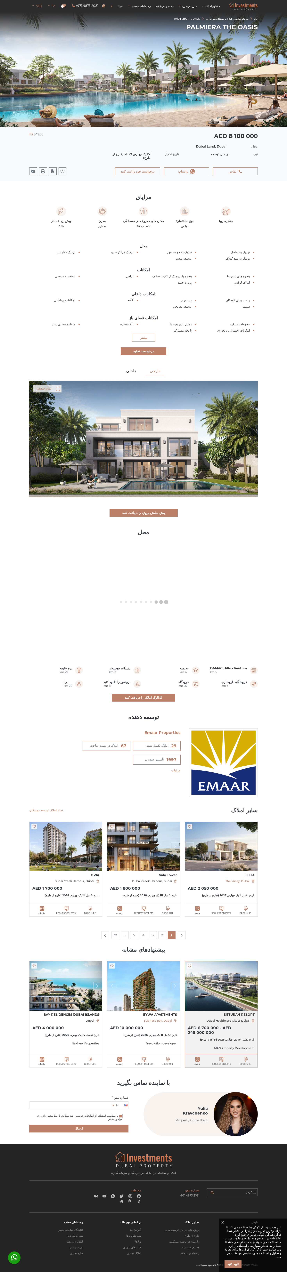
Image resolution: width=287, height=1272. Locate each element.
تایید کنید (233, 1264)
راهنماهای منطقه (190, 1253)
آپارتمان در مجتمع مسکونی (184, 1241)
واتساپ (183, 171)
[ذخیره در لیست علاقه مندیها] (189, 826)
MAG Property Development (234, 1048)
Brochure (245, 913)
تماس (232, 171)
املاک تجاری (134, 1253)
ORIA (95, 875)
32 (115, 935)
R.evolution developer (161, 1043)
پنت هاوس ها (133, 1235)
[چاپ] (43, 171)
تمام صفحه (44, 388)
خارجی (155, 370)
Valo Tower (168, 875)
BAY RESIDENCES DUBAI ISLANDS (71, 1015)
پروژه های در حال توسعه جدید (182, 1230)
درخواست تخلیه (143, 351)
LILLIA (249, 875)
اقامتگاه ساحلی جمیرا (70, 1230)
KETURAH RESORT (239, 1015)
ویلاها (138, 1241)
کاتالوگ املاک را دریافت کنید (143, 697)
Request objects (221, 913)
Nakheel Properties (85, 1043)
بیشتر (143, 338)
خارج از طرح (192, 1235)
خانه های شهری (132, 1247)
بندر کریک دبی (75, 1235)
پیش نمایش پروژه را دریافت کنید (143, 513)
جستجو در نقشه (190, 1247)
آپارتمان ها (135, 1230)
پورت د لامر (76, 1247)
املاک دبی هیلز (74, 1241)
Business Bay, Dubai (158, 1020)
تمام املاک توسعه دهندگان (46, 810)
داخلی (131, 370)
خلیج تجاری (76, 1253)
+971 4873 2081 (87, 6)
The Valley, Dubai (238, 881)
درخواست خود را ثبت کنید (138, 171)
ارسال (79, 1128)
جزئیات (176, 770)
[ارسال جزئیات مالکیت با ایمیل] (33, 171)
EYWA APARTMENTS (160, 1015)
